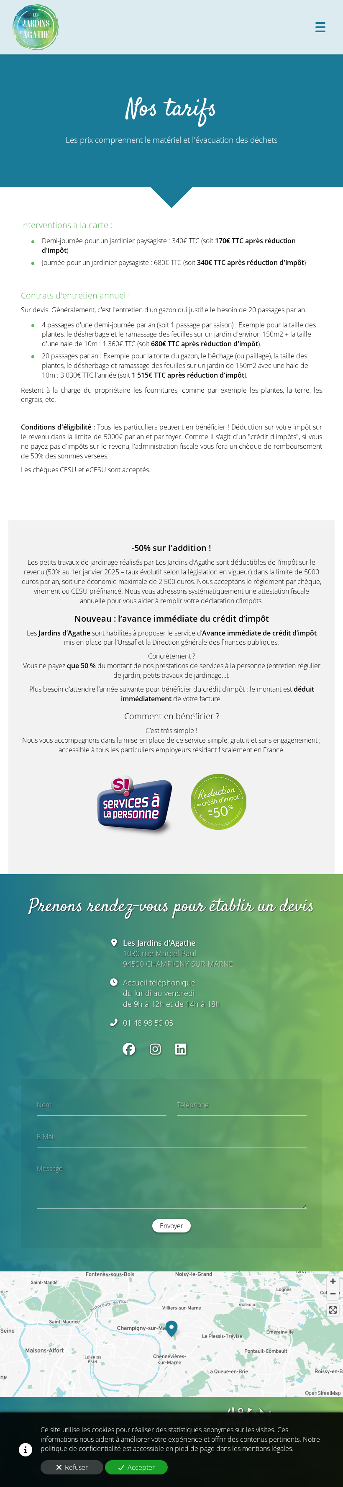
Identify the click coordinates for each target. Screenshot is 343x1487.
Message (50, 1168)
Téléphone (193, 1104)
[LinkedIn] (180, 1049)
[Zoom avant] (333, 1282)
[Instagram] (155, 1049)
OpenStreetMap (323, 1392)
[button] (171, 1327)
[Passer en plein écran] (333, 1310)
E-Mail (46, 1136)
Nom (44, 1104)
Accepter (141, 1467)
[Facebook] (129, 1049)
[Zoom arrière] (333, 1294)
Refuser (76, 1467)
